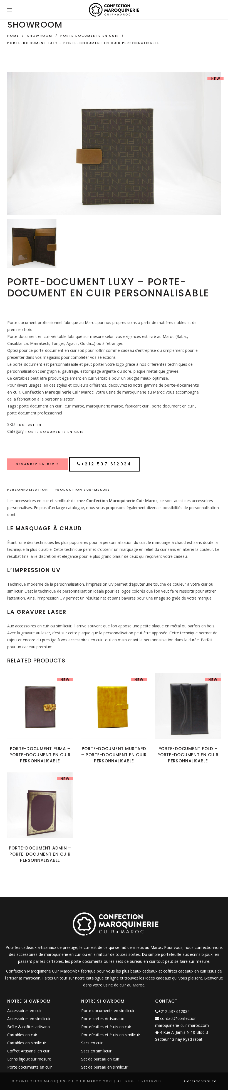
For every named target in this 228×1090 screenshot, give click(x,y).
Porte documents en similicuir (108, 1010)
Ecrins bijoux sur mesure (29, 1059)
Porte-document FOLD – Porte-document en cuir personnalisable (188, 755)
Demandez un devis (37, 464)
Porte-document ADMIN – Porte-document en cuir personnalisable (40, 854)
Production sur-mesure (82, 489)
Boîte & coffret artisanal (29, 1026)
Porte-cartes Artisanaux (102, 1018)
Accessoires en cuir (24, 1010)
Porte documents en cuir (89, 35)
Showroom (40, 35)
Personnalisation (27, 489)
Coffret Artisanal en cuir (28, 1051)
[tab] (29, 490)
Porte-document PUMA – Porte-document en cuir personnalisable (40, 755)
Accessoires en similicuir (29, 1018)
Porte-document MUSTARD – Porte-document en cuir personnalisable (114, 755)
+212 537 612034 (106, 464)
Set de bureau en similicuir (104, 1067)
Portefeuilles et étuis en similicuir (110, 1034)
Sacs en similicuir (96, 1051)
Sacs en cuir (92, 1042)
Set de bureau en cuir (100, 1059)
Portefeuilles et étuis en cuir (106, 1026)
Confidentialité (200, 1081)
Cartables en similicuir (26, 1042)
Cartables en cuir (22, 1034)
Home (13, 35)
